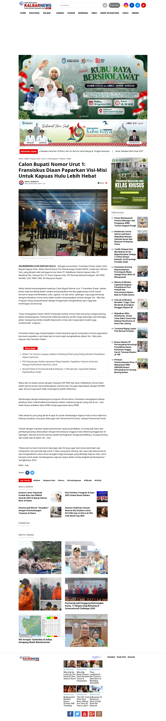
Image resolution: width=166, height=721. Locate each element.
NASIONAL (34, 13)
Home (21, 159)
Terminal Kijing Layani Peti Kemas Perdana (125, 329)
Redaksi (111, 657)
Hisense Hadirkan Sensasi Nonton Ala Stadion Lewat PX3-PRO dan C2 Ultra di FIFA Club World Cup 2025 (79, 511)
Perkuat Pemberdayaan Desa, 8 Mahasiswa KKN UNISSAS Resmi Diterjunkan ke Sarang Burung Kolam (125, 366)
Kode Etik (121, 657)
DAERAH (60, 13)
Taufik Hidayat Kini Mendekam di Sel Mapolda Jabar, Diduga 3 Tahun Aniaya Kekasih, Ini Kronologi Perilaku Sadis (125, 255)
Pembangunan (52, 159)
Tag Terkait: (25, 480)
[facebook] (131, 5)
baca (101, 183)
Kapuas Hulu (35, 159)
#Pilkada (88, 480)
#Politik (98, 480)
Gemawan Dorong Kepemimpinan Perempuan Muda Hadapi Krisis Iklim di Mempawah (124, 272)
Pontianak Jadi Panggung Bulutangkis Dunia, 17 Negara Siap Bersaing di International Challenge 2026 (84, 606)
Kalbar (27, 159)
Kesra (44, 159)
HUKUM (71, 13)
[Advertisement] (83, 34)
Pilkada (62, 159)
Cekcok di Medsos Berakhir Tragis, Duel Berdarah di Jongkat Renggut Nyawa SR (124, 304)
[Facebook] (27, 473)
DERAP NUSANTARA (109, 13)
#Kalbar (36, 480)
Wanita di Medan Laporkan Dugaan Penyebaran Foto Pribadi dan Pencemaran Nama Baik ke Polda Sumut (124, 288)
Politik (69, 159)
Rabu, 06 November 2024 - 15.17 (35, 183)
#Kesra (61, 480)
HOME (23, 13)
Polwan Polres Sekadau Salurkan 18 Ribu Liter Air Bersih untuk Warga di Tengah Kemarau (51, 151)
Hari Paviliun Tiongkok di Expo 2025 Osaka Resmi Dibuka (79, 494)
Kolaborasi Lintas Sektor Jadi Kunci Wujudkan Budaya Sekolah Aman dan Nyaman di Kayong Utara (123, 237)
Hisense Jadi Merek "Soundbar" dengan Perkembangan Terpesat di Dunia (34, 510)
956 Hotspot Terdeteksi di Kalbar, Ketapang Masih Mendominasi (35, 641)
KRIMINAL (83, 13)
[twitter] (137, 5)
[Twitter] (32, 473)
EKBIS (94, 13)
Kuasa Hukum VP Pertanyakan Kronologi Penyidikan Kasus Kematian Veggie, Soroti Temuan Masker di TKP (125, 348)
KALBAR (47, 13)
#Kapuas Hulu (49, 480)
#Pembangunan (74, 480)
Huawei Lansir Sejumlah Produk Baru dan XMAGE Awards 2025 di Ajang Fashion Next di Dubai (33, 496)
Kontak (131, 657)
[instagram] (126, 5)
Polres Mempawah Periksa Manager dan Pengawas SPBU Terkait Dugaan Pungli (125, 222)
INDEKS (135, 13)
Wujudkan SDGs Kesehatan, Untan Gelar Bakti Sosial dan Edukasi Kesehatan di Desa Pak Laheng (125, 318)
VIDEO (125, 13)
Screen (115, 5)
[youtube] (143, 5)
